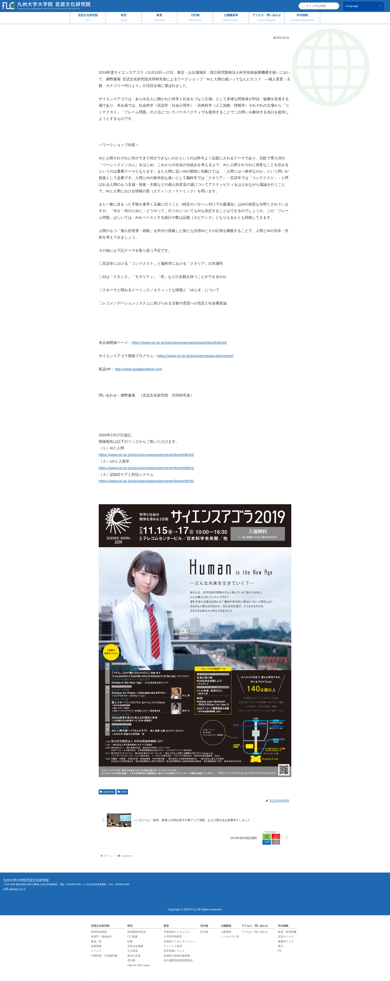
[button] (303, 6)
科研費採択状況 (136, 931)
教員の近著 (134, 955)
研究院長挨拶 (99, 931)
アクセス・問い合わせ (255, 931)
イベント (96, 950)
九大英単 (132, 950)
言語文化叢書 (135, 946)
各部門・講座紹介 (101, 936)
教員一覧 (96, 941)
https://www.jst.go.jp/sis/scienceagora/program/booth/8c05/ (146, 481)
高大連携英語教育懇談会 (178, 960)
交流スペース (286, 936)
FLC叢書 (132, 936)
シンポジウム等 (230, 936)
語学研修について (174, 950)
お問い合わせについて (14, 889)
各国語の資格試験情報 (177, 955)
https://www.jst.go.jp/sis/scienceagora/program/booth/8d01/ (146, 468)
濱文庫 (131, 960)
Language (351, 6)
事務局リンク (286, 941)
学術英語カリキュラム (177, 931)
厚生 (280, 946)
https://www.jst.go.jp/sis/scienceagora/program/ (195, 356)
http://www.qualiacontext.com (138, 369)
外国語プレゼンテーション (179, 941)
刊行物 (204, 931)
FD (279, 950)
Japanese (108, 791)
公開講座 (226, 931)
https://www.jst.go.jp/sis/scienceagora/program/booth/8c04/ (179, 343)
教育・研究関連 (287, 931)
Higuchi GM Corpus (138, 965)
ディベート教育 (173, 946)
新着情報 (96, 946)
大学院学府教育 (173, 936)
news (124, 791)
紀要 (130, 941)
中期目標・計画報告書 (104, 955)
